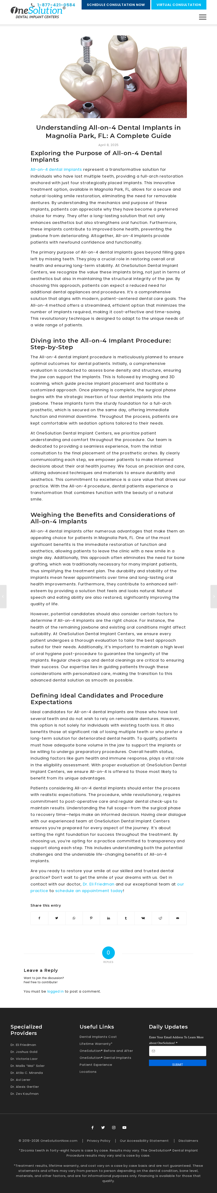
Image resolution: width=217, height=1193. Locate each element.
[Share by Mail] (177, 918)
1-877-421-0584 (56, 5)
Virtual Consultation (179, 4)
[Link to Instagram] (114, 1127)
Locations (88, 1071)
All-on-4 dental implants (56, 169)
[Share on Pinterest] (91, 918)
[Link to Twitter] (103, 1127)
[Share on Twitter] (56, 918)
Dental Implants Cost (98, 1036)
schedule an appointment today (89, 890)
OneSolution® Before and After (106, 1050)
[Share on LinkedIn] (108, 918)
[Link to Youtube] (124, 1127)
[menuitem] (202, 17)
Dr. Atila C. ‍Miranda (27, 1072)
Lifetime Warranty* (96, 1043)
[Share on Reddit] (160, 918)
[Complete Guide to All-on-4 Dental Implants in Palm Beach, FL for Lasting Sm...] (3, 596)
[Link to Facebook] (92, 1127)
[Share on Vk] (143, 918)
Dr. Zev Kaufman (25, 1093)
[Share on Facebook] (39, 918)
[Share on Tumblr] (126, 918)
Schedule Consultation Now (116, 4)
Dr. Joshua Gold (24, 1052)
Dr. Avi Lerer (20, 1079)
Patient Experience (96, 1064)
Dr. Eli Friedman (98, 884)
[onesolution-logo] (38, 12)
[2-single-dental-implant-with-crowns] (108, 76)
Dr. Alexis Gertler (25, 1086)
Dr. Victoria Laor (24, 1058)
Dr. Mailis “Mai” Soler (28, 1065)
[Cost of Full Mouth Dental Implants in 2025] (213, 596)
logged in (55, 991)
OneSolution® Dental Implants (105, 1057)
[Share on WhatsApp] (74, 918)
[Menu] (202, 17)
